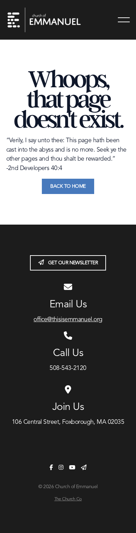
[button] (124, 20)
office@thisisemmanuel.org (67, 320)
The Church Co (68, 499)
